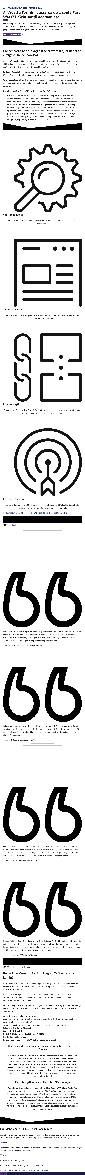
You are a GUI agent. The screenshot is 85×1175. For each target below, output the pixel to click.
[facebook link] (6, 1155)
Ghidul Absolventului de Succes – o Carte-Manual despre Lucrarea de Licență (35, 513)
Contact (24, 34)
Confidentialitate (26, 1170)
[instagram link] (1, 1155)
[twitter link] (3, 1155)
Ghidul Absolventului (12, 34)
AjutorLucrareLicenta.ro (22, 8)
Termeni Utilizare (41, 1170)
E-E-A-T (3, 1170)
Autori (8, 1170)
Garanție (15, 1170)
